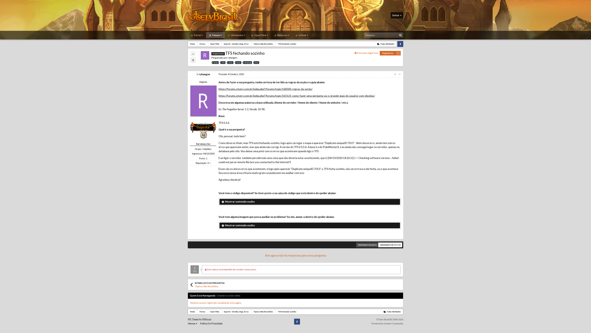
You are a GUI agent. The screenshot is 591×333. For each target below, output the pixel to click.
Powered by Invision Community (387, 323)
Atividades (237, 35)
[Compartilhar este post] (395, 74)
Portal (197, 35)
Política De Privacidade (211, 323)
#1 (399, 74)
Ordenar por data (367, 245)
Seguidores (387, 53)
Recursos (282, 35)
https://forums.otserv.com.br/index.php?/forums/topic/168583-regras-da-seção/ (265, 89)
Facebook (400, 44)
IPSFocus (206, 319)
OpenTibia (260, 35)
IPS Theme (193, 319)
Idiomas (192, 323)
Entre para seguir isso (367, 53)
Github (302, 35)
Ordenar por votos (390, 245)
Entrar (396, 15)
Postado (231, 74)
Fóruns (216, 35)
